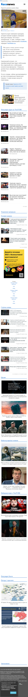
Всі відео (25, 206)
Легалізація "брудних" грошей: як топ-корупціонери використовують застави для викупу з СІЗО (17, 162)
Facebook (24, 41)
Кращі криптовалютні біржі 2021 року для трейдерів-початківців (20, 99)
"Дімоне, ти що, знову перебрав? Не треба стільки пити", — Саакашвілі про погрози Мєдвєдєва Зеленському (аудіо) (14, 488)
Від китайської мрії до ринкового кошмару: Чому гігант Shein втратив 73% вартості (18, 115)
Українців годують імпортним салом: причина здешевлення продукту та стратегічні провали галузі (18, 185)
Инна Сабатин (4, 30)
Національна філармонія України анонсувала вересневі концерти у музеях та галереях (17, 331)
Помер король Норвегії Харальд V (18, 366)
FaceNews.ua (11, 43)
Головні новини (6, 216)
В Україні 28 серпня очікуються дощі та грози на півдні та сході (14, 603)
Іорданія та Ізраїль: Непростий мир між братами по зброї (16, 174)
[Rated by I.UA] (21, 684)
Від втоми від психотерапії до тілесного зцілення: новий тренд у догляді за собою (18, 197)
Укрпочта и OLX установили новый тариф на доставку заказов (14, 86)
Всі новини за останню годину (20, 374)
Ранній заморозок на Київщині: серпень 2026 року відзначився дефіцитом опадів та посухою (14, 626)
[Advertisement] (14, 558)
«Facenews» (12, 30)
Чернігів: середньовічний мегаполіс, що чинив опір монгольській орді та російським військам (17, 139)
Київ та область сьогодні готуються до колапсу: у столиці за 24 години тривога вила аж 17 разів (14, 463)
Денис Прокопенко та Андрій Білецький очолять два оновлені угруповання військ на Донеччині (14, 435)
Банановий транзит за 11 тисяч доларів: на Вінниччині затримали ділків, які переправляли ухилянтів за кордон (14, 397)
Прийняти (13, 692)
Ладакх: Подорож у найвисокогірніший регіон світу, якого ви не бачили (17, 150)
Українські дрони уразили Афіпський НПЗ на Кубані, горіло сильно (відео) (14, 416)
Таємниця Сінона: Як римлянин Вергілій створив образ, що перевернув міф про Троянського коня (18, 127)
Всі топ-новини (23, 247)
